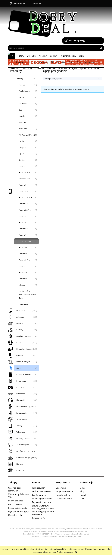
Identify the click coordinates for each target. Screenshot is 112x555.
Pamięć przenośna (23, 374)
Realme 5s (23, 272)
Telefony (19, 78)
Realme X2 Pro (25, 210)
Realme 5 (22, 266)
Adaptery (20, 317)
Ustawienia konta (64, 498)
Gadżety (19, 329)
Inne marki (23, 304)
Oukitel (22, 160)
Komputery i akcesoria (25, 349)
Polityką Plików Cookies (63, 549)
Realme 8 (22, 185)
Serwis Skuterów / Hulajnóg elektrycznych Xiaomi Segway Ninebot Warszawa (43, 510)
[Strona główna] (44, 22)
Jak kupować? (38, 487)
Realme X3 (23, 203)
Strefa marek (21, 419)
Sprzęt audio (21, 413)
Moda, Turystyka (23, 361)
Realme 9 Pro (24, 172)
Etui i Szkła (20, 310)
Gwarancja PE (38, 517)
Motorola (23, 128)
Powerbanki (21, 381)
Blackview (23, 103)
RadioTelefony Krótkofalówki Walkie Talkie (27, 294)
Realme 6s (23, 247)
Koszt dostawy (15, 504)
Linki (82, 498)
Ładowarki (20, 355)
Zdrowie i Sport (22, 445)
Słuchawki (20, 400)
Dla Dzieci (20, 323)
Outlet (19, 368)
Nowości (19, 464)
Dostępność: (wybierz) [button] (53, 78)
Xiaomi (22, 85)
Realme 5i (23, 279)
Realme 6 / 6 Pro (25, 241)
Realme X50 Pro (25, 197)
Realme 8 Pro (24, 178)
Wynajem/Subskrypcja (18, 511)
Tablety (19, 425)
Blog (82, 491)
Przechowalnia (63, 495)
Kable (18, 342)
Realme (22, 166)
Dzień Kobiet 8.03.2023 (25, 451)
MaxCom (22, 122)
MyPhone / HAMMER (27, 135)
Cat (20, 110)
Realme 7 (22, 235)
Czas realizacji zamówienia (14, 489)
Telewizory (20, 432)
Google (22, 116)
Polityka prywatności (42, 498)
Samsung (22, 97)
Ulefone (22, 285)
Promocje (20, 470)
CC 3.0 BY (77, 537)
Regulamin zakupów (41, 502)
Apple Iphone (24, 91)
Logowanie (61, 487)
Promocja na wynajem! (25, 457)
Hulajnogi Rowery (23, 336)
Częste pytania (39, 495)
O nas (82, 487)
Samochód (20, 393)
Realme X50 (23, 191)
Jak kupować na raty (41, 491)
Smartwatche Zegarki (24, 406)
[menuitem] (20, 56)
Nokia (21, 141)
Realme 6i (23, 253)
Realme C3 (23, 222)
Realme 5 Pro (24, 260)
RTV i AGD (20, 387)
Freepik (44, 537)
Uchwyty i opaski (23, 438)
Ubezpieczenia (15, 515)
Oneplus (22, 147)
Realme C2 (23, 228)
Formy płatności (15, 500)
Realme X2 (23, 216)
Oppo (21, 153)
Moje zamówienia (64, 491)
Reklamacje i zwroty (17, 507)
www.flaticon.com (57, 537)
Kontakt (83, 495)
